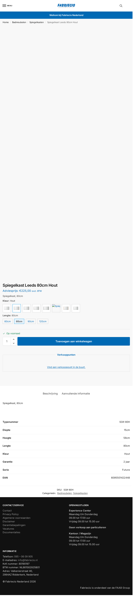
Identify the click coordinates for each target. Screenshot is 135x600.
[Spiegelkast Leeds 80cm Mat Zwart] (76, 308)
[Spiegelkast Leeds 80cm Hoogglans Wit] (7, 308)
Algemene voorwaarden (16, 517)
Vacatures (8, 528)
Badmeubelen (19, 22)
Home (6, 22)
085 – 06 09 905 (23, 556)
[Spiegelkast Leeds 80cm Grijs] (26, 308)
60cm (7, 321)
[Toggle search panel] (121, 6)
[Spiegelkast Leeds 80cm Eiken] (66, 308)
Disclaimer (9, 521)
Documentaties (11, 532)
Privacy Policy (11, 514)
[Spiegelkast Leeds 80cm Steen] (36, 308)
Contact (7, 510)
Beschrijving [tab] (50, 393)
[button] (13, 339)
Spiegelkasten (36, 22)
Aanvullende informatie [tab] (76, 393)
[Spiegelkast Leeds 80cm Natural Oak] (56, 308)
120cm (42, 321)
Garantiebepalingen (14, 525)
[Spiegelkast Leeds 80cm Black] (46, 308)
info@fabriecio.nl (28, 560)
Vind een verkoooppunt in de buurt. (66, 367)
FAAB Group (122, 587)
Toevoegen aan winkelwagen (73, 341)
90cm (31, 321)
